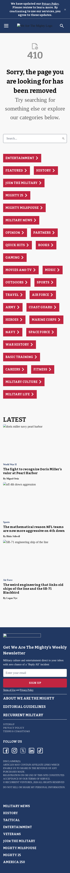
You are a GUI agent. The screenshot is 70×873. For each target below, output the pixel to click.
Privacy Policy (50, 3)
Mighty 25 (12, 855)
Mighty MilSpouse (19, 848)
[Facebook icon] (6, 750)
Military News (16, 806)
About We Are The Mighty (28, 698)
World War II (10, 464)
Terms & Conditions (16, 731)
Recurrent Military (23, 715)
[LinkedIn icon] (31, 750)
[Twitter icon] (23, 750)
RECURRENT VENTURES (18, 782)
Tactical (11, 820)
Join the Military (19, 841)
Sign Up (35, 683)
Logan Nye (11, 598)
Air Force (7, 580)
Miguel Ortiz (12, 478)
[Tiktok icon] (40, 750)
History (10, 813)
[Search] (63, 138)
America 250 (14, 862)
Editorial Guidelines (24, 707)
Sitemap (8, 724)
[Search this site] (62, 26)
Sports (6, 522)
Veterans (12, 834)
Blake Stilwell (13, 536)
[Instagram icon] (14, 750)
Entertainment (17, 827)
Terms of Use (9, 690)
